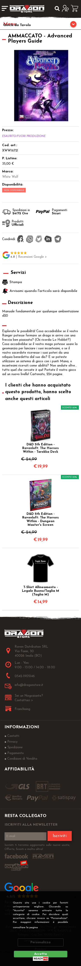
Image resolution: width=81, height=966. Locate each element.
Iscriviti (60, 836)
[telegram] (58, 239)
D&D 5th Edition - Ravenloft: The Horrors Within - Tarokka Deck (40, 448)
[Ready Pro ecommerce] (40, 958)
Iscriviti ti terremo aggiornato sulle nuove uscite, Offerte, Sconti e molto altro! (37, 847)
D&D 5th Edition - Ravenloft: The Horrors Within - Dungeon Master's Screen (40, 519)
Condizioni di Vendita (22, 759)
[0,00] (76, 8)
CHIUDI (75, 897)
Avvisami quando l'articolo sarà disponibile (43, 291)
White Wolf (10, 177)
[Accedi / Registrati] (66, 8)
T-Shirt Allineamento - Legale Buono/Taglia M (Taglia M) (40, 591)
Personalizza (40, 942)
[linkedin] (48, 239)
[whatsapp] (29, 239)
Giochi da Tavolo (17, 25)
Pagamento (15, 753)
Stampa (16, 282)
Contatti (13, 736)
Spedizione (15, 747)
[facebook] (20, 239)
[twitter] (38, 239)
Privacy (47, 927)
